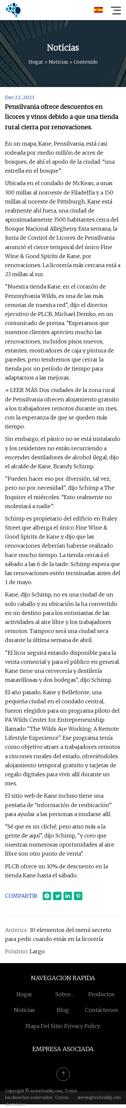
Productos (101, 994)
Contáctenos (101, 1010)
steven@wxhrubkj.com (99, 1097)
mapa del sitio (43, 1026)
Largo (37, 951)
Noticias (58, 62)
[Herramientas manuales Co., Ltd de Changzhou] (13, 10)
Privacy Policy (82, 1026)
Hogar (36, 62)
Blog (63, 1010)
